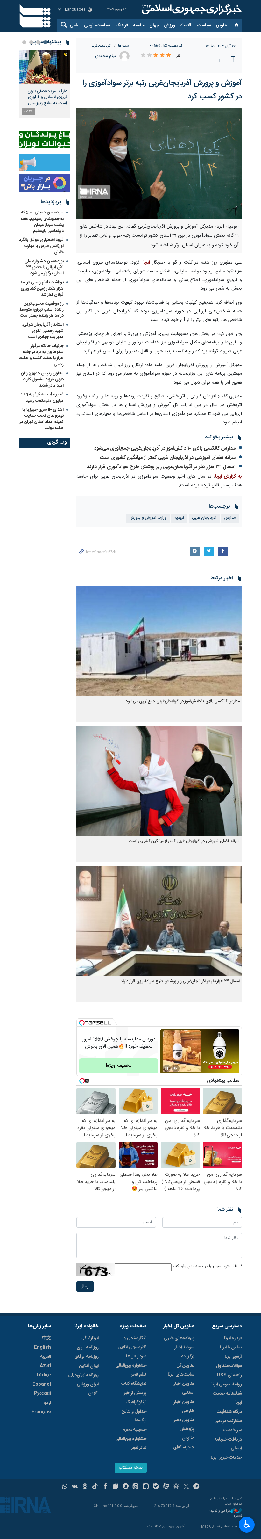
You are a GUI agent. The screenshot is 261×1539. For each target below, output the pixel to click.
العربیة (45, 1357)
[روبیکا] (176, 1487)
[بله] (156, 1487)
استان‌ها (124, 46)
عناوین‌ (222, 25)
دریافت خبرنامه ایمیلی (228, 1444)
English (42, 1347)
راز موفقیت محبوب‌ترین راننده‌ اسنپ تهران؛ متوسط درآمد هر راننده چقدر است (41, 309)
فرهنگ (121, 25)
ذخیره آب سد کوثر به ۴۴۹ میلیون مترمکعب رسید (42, 397)
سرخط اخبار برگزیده (184, 1352)
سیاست (204, 25)
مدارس (230, 518)
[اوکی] (85, 1487)
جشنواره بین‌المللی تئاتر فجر (130, 1443)
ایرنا (191, 9)
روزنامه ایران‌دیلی (83, 1375)
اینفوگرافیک (135, 1402)
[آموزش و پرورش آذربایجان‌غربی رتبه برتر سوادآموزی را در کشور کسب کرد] (159, 163)
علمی (74, 25)
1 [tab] (45, 42)
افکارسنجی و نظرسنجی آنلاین (132, 1342)
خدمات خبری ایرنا (226, 1458)
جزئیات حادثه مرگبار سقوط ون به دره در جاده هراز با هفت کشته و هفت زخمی (41, 355)
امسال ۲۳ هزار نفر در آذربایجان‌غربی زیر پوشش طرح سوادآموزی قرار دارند (161, 467)
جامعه (138, 25)
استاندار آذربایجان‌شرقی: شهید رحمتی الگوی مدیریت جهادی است (43, 330)
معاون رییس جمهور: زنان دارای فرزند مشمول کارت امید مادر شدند (42, 379)
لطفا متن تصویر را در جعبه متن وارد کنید (207, 1266)
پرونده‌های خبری (179, 1338)
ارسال (85, 1286)
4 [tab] (24, 42)
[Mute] (176, 1068)
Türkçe (43, 1375)
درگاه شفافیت (229, 1412)
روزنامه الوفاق (86, 1357)
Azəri (45, 1366)
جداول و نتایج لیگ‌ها (133, 1416)
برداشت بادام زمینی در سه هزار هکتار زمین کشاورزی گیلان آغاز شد (42, 288)
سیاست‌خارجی (97, 25)
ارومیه (179, 518)
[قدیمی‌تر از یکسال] (159, 641)
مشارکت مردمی (228, 1421)
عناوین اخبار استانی (183, 1388)
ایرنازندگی (90, 1338)
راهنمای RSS (229, 1375)
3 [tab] (31, 42)
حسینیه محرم (134, 1430)
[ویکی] (74, 1487)
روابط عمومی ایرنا (226, 1384)
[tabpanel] (44, 84)
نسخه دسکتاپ (131, 1467)
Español (41, 1384)
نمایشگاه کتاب (133, 1384)
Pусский (42, 1394)
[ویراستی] (115, 1487)
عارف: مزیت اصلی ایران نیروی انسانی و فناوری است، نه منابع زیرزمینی (47, 97)
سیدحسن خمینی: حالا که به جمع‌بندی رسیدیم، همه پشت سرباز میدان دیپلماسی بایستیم (42, 222)
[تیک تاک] (95, 1487)
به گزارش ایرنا (228, 476)
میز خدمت (232, 1430)
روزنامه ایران (88, 1347)
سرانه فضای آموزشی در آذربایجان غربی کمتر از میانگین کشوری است (168, 457)
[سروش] (125, 1487)
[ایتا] (135, 1487)
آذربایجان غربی (101, 46)
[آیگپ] (145, 1487)
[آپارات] (166, 1487)
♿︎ (246, 1524)
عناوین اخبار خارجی (183, 1406)
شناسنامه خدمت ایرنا (227, 1398)
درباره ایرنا (233, 1338)
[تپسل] (82, 1023)
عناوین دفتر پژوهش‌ (184, 1424)
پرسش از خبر (135, 1393)
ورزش (169, 25)
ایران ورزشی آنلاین (88, 1389)
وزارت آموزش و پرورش (148, 518)
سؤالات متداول (229, 1366)
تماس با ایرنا (231, 1347)
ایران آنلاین (89, 1366)
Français (41, 1412)
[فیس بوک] (105, 1487)
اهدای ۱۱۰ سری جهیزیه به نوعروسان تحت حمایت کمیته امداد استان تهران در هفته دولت (42, 419)
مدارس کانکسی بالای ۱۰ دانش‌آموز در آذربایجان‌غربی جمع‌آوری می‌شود (165, 448)
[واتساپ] (64, 1487)
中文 (46, 1338)
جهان (154, 25)
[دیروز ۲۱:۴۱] (44, 67)
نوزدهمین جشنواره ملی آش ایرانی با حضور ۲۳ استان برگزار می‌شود (44, 267)
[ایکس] (186, 1487)
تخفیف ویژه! (119, 1065)
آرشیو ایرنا (233, 1357)
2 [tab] (38, 42)
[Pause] (167, 1068)
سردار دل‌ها (136, 1356)
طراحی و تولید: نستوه (225, 1513)
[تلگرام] (196, 1487)
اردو (47, 1403)
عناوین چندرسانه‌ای (183, 1442)
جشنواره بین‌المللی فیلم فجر (130, 1370)
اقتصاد (186, 25)
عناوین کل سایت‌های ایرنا (181, 1370)
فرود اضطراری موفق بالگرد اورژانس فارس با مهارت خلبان (41, 246)
